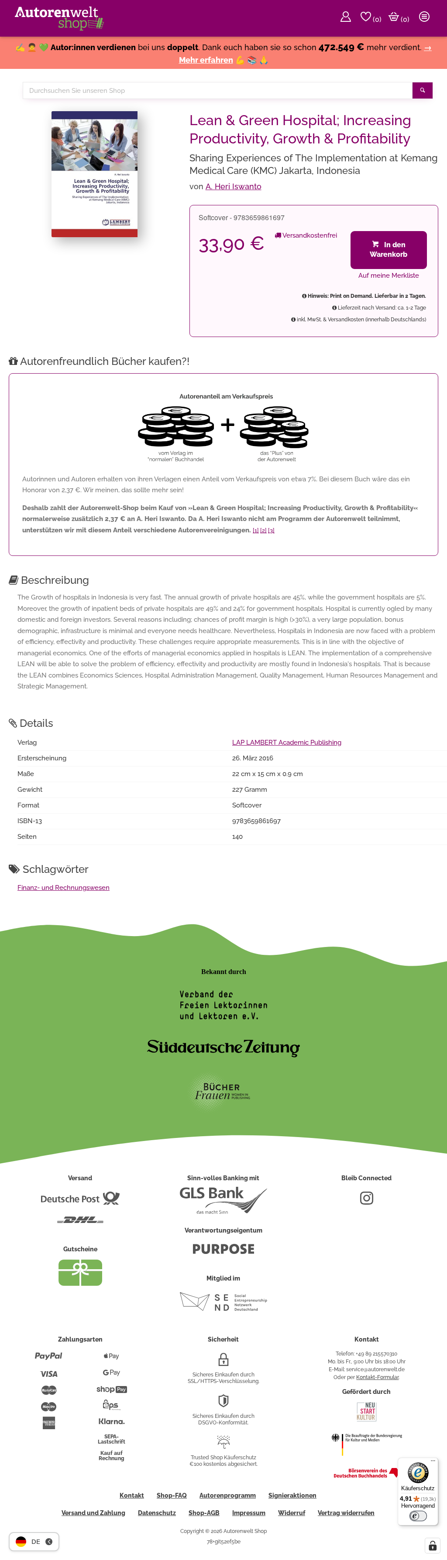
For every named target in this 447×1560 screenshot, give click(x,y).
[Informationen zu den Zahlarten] (48, 1360)
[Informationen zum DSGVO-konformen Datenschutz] (223, 1404)
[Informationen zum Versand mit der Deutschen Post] (80, 1202)
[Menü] (433, 1463)
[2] (263, 530)
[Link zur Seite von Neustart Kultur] (367, 1420)
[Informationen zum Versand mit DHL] (80, 1223)
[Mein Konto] (345, 18)
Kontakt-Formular (377, 1377)
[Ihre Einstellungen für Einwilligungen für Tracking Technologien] (432, 1545)
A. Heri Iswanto (233, 186)
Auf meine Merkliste (388, 275)
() (376, 19)
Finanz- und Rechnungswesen (63, 888)
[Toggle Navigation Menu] (424, 18)
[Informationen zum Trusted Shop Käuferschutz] (223, 1446)
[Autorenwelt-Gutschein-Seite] (80, 1284)
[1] (256, 530)
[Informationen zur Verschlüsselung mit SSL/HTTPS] (223, 1363)
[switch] (418, 1516)
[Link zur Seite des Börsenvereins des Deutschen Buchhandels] (366, 1476)
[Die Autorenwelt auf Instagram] (366, 1202)
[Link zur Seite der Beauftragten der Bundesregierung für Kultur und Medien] (366, 1461)
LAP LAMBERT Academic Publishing (286, 742)
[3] (271, 530)
